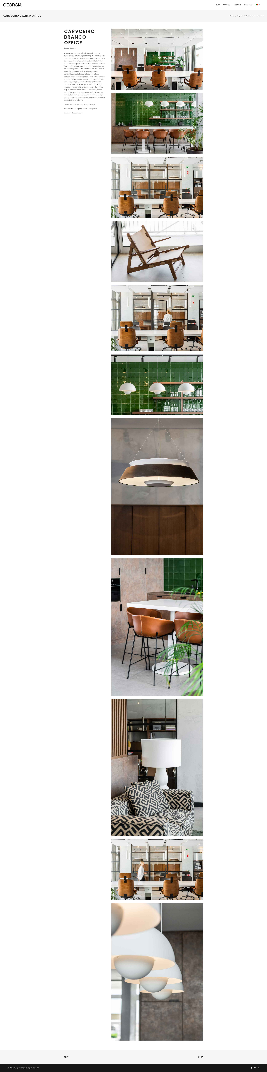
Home (232, 16)
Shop (218, 5)
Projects (226, 5)
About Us (237, 5)
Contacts (248, 5)
